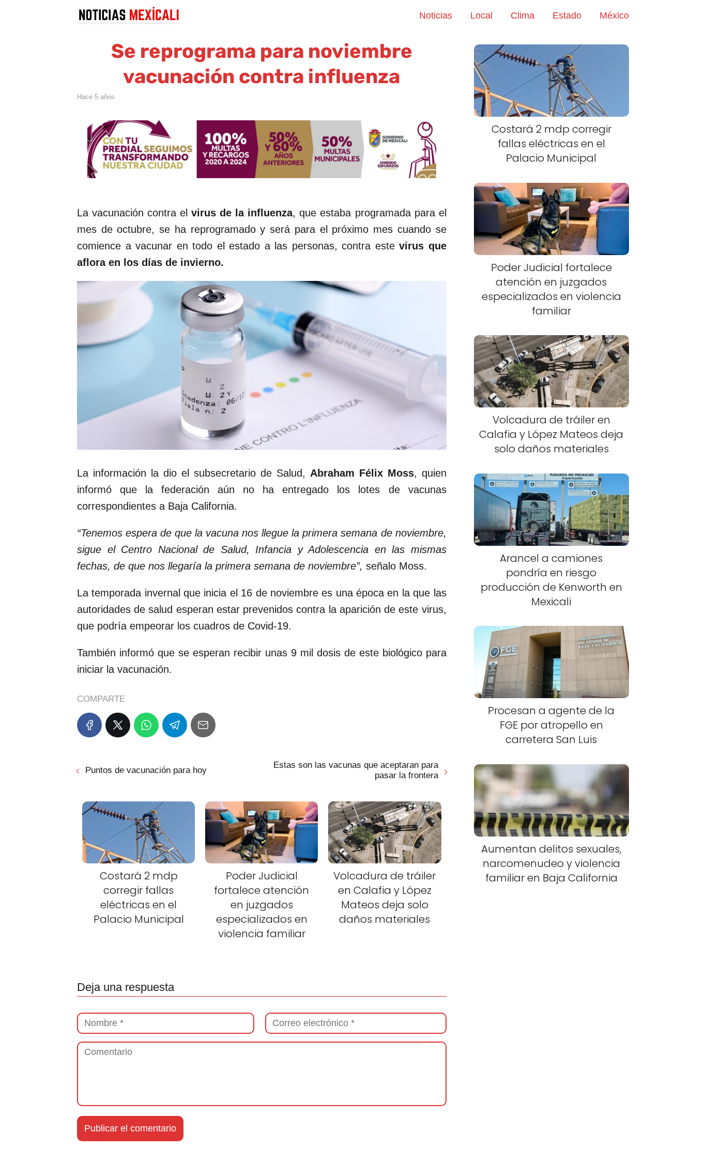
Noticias (435, 15)
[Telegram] (174, 725)
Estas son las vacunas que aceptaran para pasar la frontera (355, 770)
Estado (566, 15)
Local (481, 15)
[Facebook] (89, 725)
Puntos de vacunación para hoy (146, 770)
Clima (522, 15)
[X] (117, 725)
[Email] (203, 725)
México (614, 15)
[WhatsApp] (146, 725)
